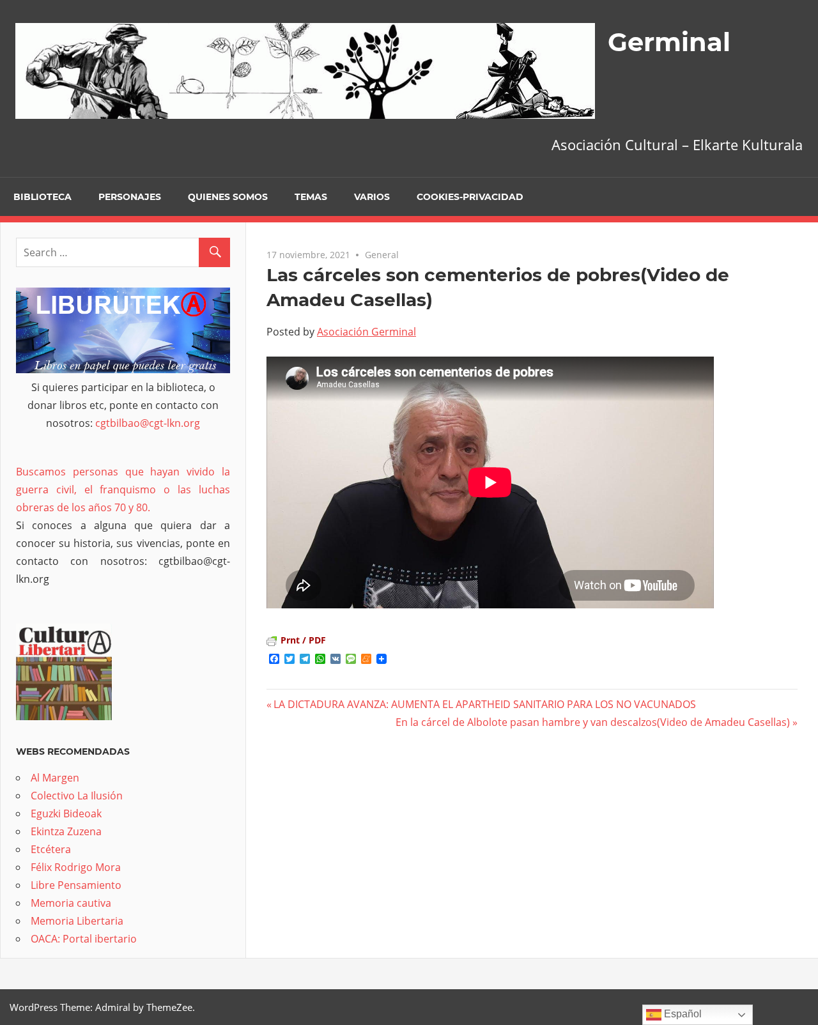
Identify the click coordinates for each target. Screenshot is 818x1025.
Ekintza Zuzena (66, 831)
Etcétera (51, 849)
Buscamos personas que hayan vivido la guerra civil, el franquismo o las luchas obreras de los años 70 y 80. (123, 489)
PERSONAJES (129, 197)
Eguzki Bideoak (66, 813)
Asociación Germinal (366, 332)
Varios (372, 197)
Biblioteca (42, 197)
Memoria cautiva (71, 903)
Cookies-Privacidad (470, 197)
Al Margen (55, 778)
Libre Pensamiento (76, 885)
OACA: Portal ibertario (84, 939)
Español (681, 1013)
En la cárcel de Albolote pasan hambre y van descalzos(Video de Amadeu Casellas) (593, 722)
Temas (311, 197)
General (382, 255)
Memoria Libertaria (77, 921)
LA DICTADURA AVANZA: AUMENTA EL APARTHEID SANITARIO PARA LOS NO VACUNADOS (485, 704)
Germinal (669, 42)
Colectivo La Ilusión (77, 796)
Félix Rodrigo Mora (76, 867)
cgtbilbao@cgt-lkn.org (147, 423)
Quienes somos (228, 197)
